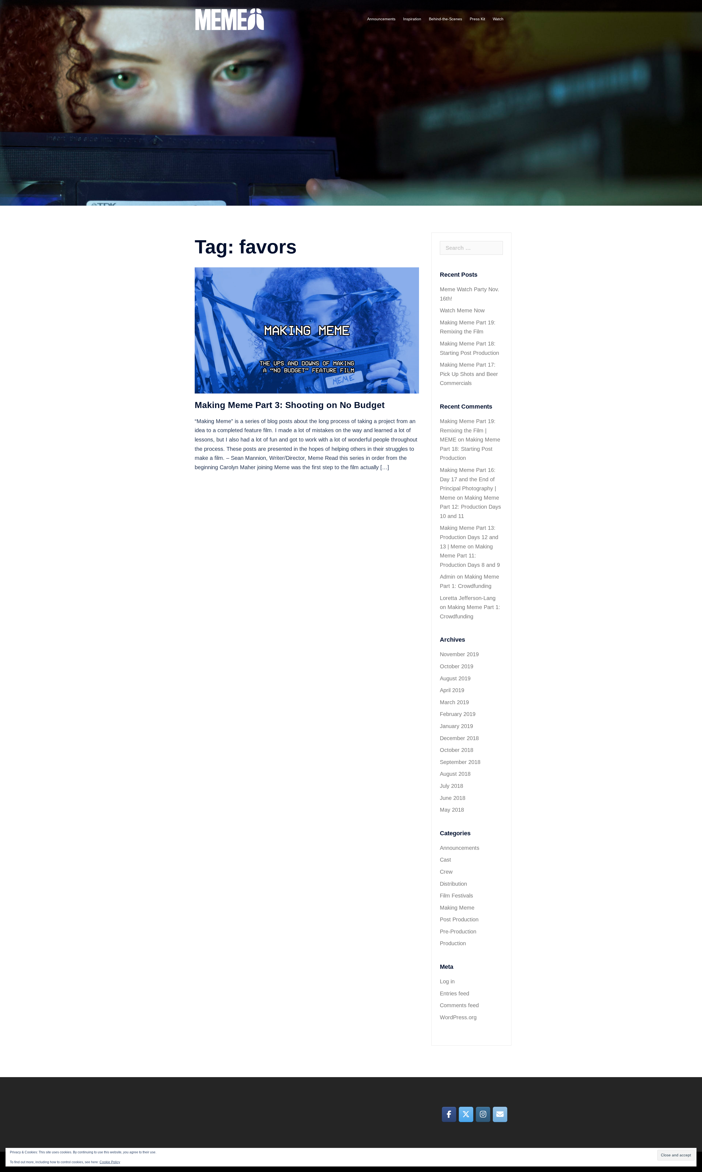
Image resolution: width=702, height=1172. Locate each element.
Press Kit (477, 19)
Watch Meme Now (462, 310)
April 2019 (452, 690)
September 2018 (460, 762)
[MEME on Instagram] (483, 1114)
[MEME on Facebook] (449, 1114)
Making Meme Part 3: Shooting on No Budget (290, 405)
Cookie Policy (110, 1162)
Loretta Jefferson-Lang (468, 598)
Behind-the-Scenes (445, 19)
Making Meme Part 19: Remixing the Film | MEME (468, 430)
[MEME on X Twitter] (466, 1114)
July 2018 (451, 786)
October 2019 (456, 666)
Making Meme (457, 908)
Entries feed (454, 993)
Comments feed (459, 1005)
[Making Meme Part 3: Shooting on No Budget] (307, 330)
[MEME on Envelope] (500, 1114)
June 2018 (452, 798)
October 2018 (456, 750)
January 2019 (456, 726)
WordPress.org (458, 1017)
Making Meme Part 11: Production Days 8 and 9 (470, 555)
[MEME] (230, 19)
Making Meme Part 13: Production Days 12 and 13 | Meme (469, 537)
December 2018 (459, 738)
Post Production (459, 919)
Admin (447, 577)
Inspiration (412, 19)
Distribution (453, 884)
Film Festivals (456, 896)
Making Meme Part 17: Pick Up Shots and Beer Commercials (469, 374)
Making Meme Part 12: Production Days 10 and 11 (470, 507)
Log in (447, 981)
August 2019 (455, 678)
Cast (445, 860)
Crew (446, 872)
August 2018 (455, 774)
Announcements (381, 19)
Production (453, 943)
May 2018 (452, 810)
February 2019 (457, 714)
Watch (498, 19)
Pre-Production (458, 931)
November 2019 (459, 654)
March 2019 (454, 702)
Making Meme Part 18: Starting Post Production (470, 449)
